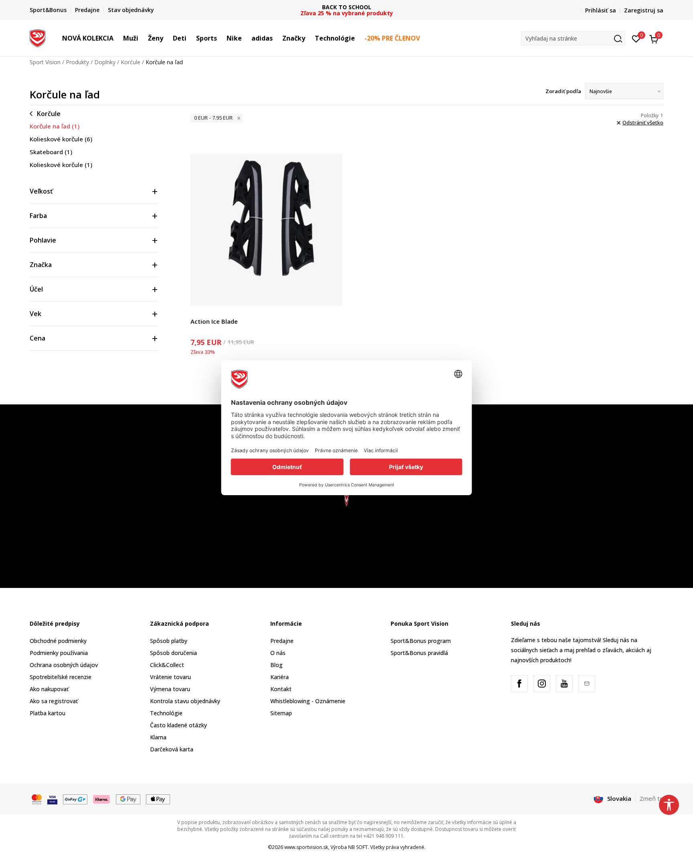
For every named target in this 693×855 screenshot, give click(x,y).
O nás (278, 653)
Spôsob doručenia (173, 653)
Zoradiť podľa (563, 91)
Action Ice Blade (214, 321)
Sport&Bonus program (421, 641)
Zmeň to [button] (651, 798)
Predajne (282, 641)
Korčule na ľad (54, 126)
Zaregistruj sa (643, 10)
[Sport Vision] (37, 37)
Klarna (158, 737)
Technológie (166, 713)
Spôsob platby (168, 641)
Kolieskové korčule (61, 139)
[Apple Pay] (158, 798)
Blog (276, 665)
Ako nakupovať (49, 689)
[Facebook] (519, 683)
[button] (117, 38)
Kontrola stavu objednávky (185, 701)
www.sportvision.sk (306, 847)
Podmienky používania (59, 653)
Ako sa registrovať (54, 701)
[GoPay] (75, 798)
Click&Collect (167, 665)
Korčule (130, 62)
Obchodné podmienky (58, 641)
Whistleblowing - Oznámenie (307, 701)
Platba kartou (47, 713)
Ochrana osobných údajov (64, 665)
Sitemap (281, 713)
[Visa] (52, 798)
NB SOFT (358, 847)
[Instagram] (542, 683)
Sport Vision (45, 62)
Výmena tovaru (170, 689)
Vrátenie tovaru (170, 677)
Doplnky (105, 62)
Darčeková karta (171, 749)
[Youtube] (564, 683)
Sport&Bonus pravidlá (419, 653)
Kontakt (281, 689)
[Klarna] (102, 798)
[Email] (587, 683)
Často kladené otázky (178, 725)
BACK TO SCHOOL (346, 7)
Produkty (77, 62)
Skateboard (51, 152)
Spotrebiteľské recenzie (60, 677)
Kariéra (279, 677)
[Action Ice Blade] (266, 230)
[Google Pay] (128, 798)
